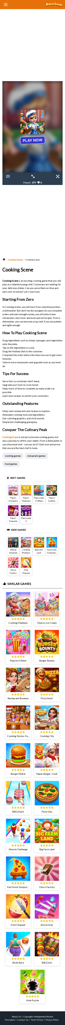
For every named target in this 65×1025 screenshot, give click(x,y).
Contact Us (22, 1019)
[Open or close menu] (5, 5)
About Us (16, 1016)
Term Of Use (37, 1019)
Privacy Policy (52, 1019)
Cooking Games (15, 259)
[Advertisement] (32, 44)
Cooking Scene (10, 437)
